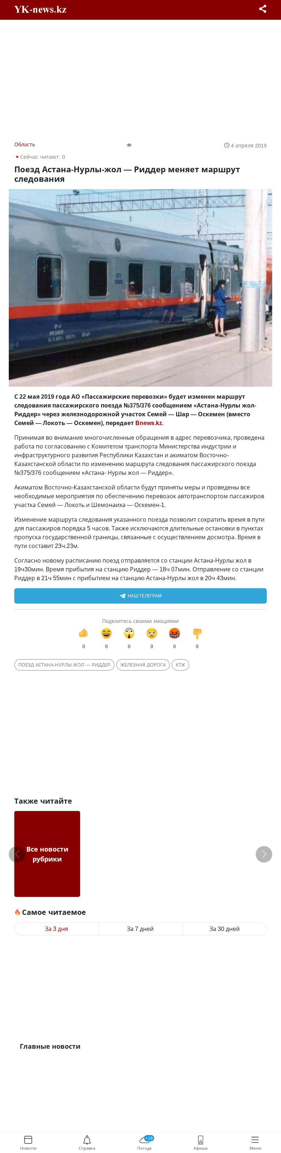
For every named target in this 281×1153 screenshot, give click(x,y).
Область (24, 144)
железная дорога (143, 664)
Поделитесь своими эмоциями (140, 620)
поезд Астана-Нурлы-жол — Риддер (64, 664)
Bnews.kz (148, 423)
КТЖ (180, 664)
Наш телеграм (145, 596)
